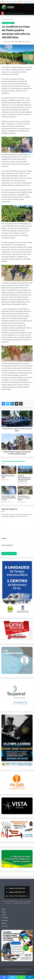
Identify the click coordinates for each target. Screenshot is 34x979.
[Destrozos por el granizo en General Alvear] (25, 490)
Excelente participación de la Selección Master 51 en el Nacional (24, 478)
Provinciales (4, 917)
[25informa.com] (7, 7)
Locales (12, 23)
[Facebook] (3, 404)
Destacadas (10, 19)
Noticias (3, 912)
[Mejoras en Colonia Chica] (8, 470)
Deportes (4, 923)
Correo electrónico (7, 545)
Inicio (4, 19)
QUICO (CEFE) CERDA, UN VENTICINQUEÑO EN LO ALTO (8, 498)
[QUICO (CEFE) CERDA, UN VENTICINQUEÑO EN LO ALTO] (8, 490)
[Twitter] (8, 404)
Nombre (4, 538)
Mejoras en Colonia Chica (7, 476)
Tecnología (4, 926)
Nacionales (4, 920)
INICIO (3, 909)
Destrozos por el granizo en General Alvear (24, 498)
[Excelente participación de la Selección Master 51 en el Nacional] (25, 470)
